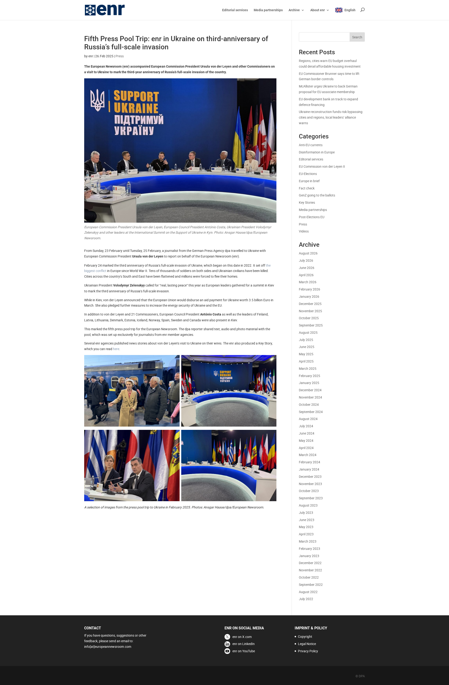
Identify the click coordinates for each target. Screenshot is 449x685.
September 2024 (311, 412)
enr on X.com (242, 636)
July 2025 (306, 339)
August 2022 (308, 592)
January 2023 (309, 556)
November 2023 (310, 484)
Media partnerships (268, 10)
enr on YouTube (243, 651)
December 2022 (310, 563)
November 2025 (310, 311)
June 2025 (306, 346)
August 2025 (308, 332)
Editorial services (235, 10)
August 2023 (308, 505)
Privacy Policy (308, 651)
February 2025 (309, 375)
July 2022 (306, 599)
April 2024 (306, 448)
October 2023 (309, 491)
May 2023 (306, 527)
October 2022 (309, 577)
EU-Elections (308, 173)
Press (120, 56)
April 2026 (306, 275)
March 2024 (307, 455)
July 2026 (306, 260)
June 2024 (306, 433)
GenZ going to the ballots (317, 195)
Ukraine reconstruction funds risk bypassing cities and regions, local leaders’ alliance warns (330, 117)
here (116, 349)
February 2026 (309, 289)
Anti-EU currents (310, 145)
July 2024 (306, 426)
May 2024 (306, 440)
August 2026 (308, 253)
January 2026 (309, 296)
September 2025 (311, 325)
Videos (304, 231)
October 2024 (309, 404)
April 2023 (306, 534)
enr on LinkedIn (243, 644)
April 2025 (306, 361)
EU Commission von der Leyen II (322, 166)
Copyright (305, 636)
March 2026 (307, 282)
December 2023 (310, 476)
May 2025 (306, 354)
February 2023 (309, 548)
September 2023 (311, 498)
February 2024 (309, 462)
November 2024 (310, 397)
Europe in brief (309, 181)
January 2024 (309, 469)
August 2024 (308, 419)
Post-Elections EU (311, 217)
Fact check (307, 188)
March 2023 (307, 541)
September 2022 (311, 584)
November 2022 (310, 570)
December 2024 (310, 390)
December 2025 (310, 303)
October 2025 (309, 318)
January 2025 (309, 383)
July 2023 (306, 512)
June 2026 (306, 267)
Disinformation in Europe (317, 152)
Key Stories (307, 202)
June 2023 (306, 520)
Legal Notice (307, 644)
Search (357, 37)
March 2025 (307, 368)
